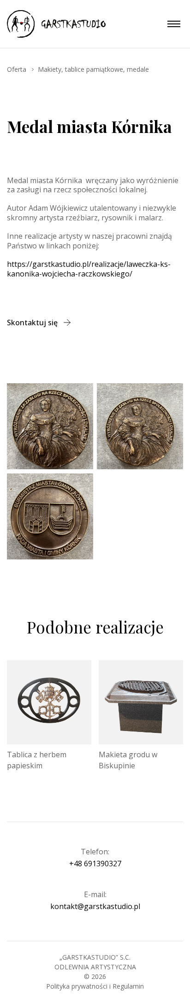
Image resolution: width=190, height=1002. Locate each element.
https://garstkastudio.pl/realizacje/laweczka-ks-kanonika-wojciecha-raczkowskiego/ (89, 269)
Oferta (16, 69)
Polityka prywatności (77, 986)
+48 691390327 (95, 864)
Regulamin (128, 986)
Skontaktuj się (32, 322)
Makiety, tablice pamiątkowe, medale (93, 69)
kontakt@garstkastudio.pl (95, 906)
